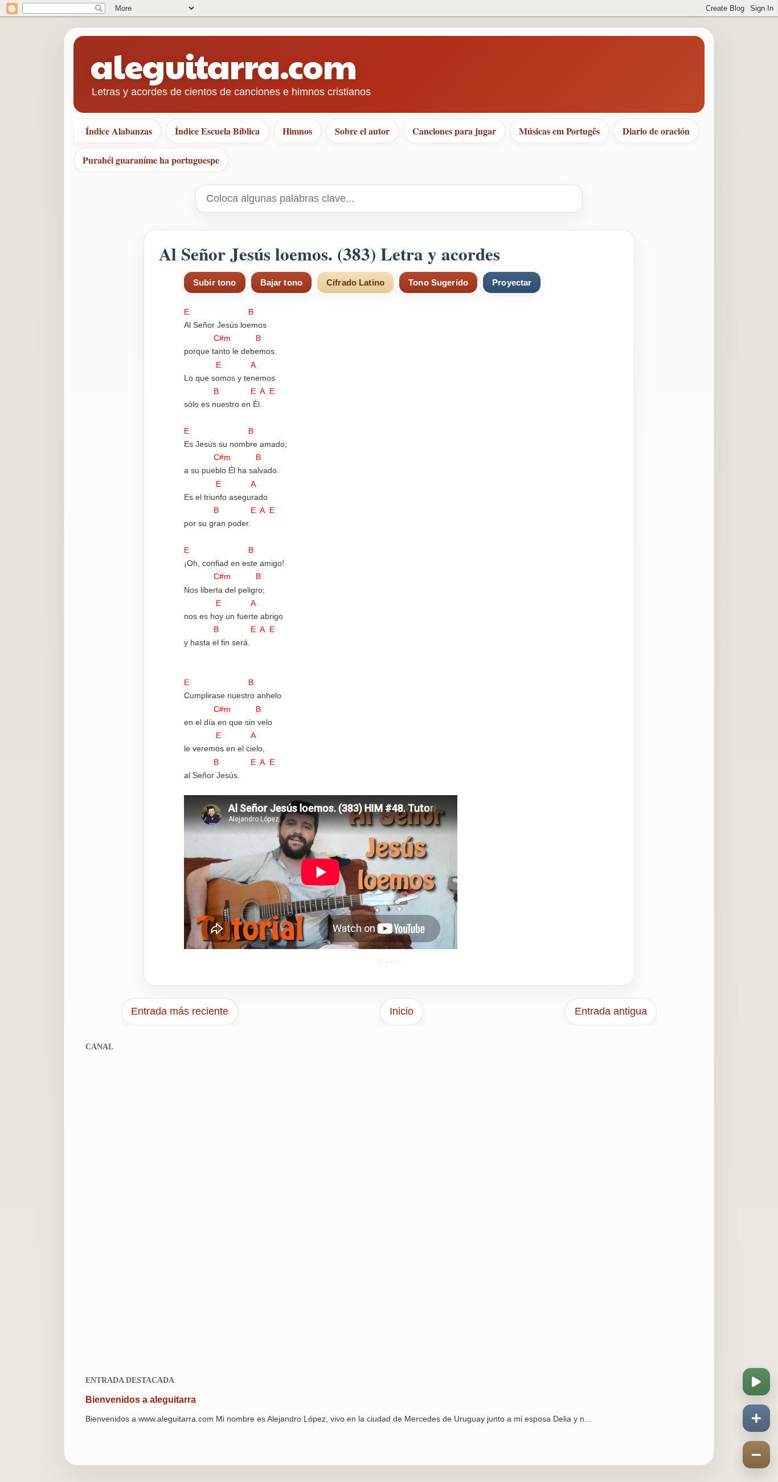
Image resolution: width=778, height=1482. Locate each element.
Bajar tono (281, 282)
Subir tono (214, 282)
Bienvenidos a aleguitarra (140, 1399)
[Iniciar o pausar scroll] (756, 1381)
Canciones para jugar (454, 130)
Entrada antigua (611, 1011)
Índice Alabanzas (118, 130)
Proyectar (511, 282)
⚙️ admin (389, 961)
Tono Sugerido (438, 282)
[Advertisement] (389, 1207)
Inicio (401, 1011)
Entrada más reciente (179, 1011)
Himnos (297, 130)
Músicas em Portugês (559, 130)
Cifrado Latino (355, 282)
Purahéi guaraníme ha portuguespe (151, 159)
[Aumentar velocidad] (756, 1418)
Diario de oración (656, 130)
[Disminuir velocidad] (756, 1454)
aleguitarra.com (224, 65)
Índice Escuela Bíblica (217, 130)
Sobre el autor (362, 130)
